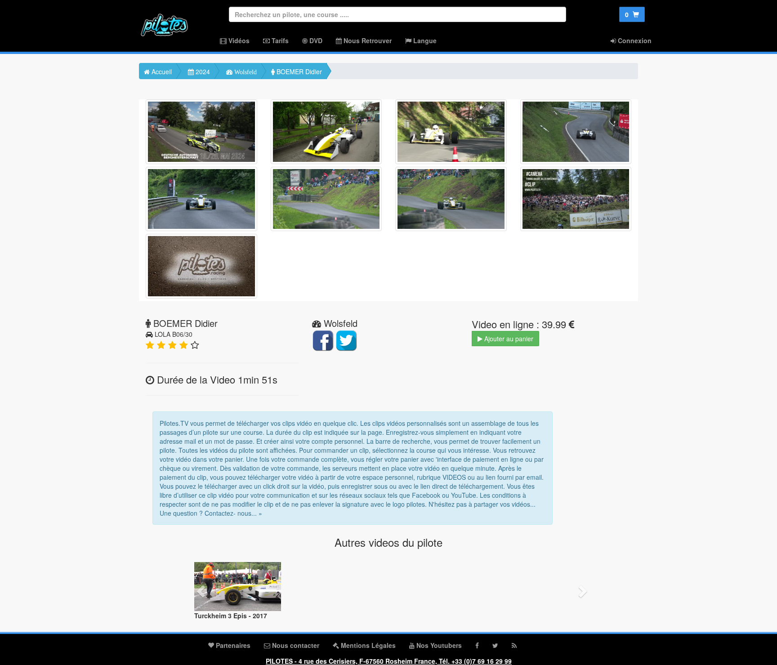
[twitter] (495, 645)
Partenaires (232, 645)
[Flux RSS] (514, 645)
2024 (202, 71)
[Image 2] (326, 131)
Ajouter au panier (507, 338)
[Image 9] (201, 266)
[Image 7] (451, 199)
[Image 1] (201, 131)
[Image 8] (576, 199)
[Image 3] (451, 131)
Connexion (634, 40)
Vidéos (238, 40)
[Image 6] (326, 199)
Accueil (161, 71)
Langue (424, 40)
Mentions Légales (367, 645)
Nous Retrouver (367, 40)
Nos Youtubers (438, 645)
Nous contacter (294, 645)
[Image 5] (201, 199)
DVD (315, 40)
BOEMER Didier (298, 71)
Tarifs (279, 40)
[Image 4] (576, 131)
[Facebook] (477, 645)
